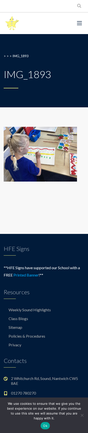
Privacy (15, 344)
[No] (81, 415)
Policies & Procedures (27, 336)
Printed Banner (26, 275)
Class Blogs (18, 318)
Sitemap (15, 327)
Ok (45, 426)
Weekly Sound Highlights (30, 309)
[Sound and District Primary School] (36, 23)
